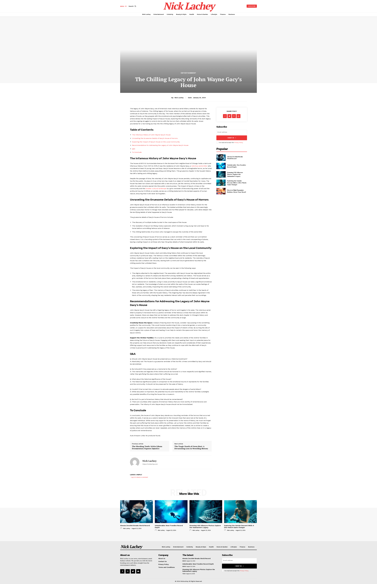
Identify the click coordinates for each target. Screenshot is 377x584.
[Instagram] (127, 571)
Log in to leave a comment (139, 477)
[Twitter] (229, 116)
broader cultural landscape (155, 188)
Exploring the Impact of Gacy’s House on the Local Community (156, 142)
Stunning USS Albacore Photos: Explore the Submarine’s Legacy (235, 174)
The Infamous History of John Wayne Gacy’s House (151, 135)
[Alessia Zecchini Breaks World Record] (221, 157)
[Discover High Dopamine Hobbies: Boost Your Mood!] (221, 191)
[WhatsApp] (238, 116)
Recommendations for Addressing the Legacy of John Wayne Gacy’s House (160, 145)
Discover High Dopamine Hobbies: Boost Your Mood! (236, 191)
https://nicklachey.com (150, 464)
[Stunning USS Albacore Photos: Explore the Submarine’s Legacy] (221, 174)
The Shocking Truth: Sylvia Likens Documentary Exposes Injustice (147, 447)
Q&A (133, 149)
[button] (133, 6)
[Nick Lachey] (134, 462)
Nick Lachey (179, 98)
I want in (230, 138)
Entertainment (188, 73)
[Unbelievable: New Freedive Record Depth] (221, 166)
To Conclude (137, 152)
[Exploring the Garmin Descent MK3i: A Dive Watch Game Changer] (221, 183)
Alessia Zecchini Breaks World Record (235, 158)
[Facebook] (225, 116)
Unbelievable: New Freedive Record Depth (198, 564)
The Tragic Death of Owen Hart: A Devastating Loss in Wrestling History (191, 447)
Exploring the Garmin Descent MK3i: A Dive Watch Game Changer (236, 183)
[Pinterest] (234, 116)
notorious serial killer (199, 166)
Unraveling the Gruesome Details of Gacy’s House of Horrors (155, 138)
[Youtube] (138, 571)
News (184, 561)
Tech (184, 573)
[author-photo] (121, 528)
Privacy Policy (238, 142)
